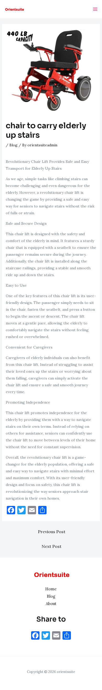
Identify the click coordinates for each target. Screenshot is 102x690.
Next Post (51, 546)
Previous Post (51, 531)
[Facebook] (35, 636)
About (51, 603)
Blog (13, 145)
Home (51, 588)
